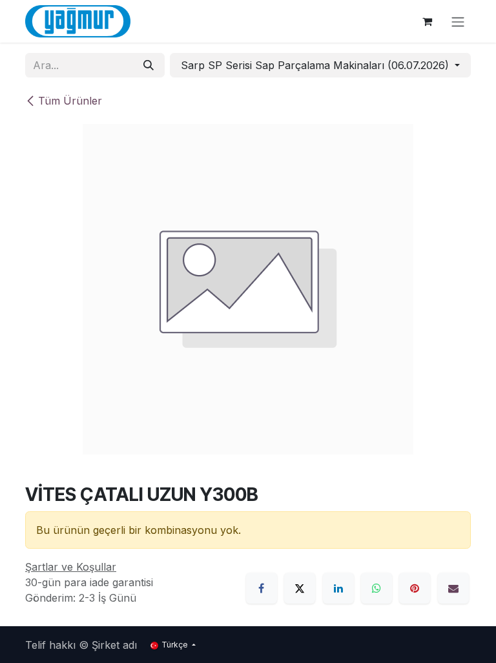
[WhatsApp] (376, 588)
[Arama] (148, 65)
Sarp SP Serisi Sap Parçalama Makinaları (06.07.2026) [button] (316, 65)
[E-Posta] (453, 588)
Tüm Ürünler (70, 100)
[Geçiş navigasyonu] (458, 21)
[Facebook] (261, 588)
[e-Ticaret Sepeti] (427, 21)
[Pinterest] (414, 588)
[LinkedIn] (338, 588)
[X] (299, 588)
